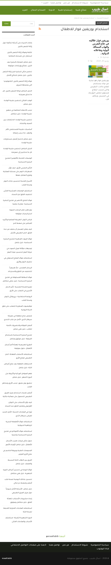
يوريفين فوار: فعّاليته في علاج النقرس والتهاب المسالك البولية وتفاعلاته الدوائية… (99, 47)
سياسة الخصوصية (99, 3)
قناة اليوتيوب (103, 549)
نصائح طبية (81, 10)
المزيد (45, 3)
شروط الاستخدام (80, 3)
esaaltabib (7, 559)
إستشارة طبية (65, 10)
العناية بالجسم (98, 70)
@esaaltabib (52, 536)
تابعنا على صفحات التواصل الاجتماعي (28, 545)
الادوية (52, 10)
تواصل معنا (55, 3)
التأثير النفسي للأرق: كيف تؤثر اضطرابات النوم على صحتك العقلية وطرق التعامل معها (17, 171)
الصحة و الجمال (38, 10)
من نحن (66, 3)
